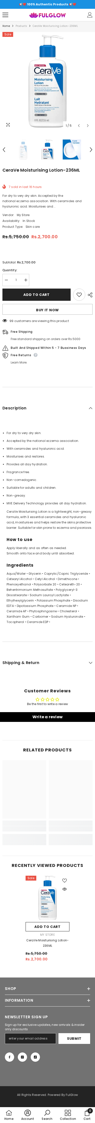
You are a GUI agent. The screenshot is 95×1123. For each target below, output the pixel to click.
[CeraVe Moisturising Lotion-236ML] (47, 898)
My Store (23, 215)
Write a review (47, 717)
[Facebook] (9, 1057)
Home (6, 26)
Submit (74, 1038)
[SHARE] (89, 295)
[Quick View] (64, 889)
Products (21, 26)
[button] (79, 125)
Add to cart (36, 294)
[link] (24, 829)
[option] (47, 4)
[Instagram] (22, 1057)
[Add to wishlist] (79, 295)
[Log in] (90, 15)
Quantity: (9, 270)
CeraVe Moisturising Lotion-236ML (47, 943)
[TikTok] (35, 1057)
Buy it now (47, 310)
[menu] (5, 15)
